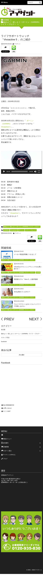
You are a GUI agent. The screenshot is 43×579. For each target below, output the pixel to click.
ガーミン (21, 230)
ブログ (5, 459)
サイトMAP (6, 411)
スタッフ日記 (5, 337)
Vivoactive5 (14, 230)
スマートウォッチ (31, 230)
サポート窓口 (7, 451)
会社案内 (5, 443)
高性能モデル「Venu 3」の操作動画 (26, 279)
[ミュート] (35, 171)
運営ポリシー (7, 439)
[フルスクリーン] (39, 171)
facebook (4, 341)
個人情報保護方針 (8, 405)
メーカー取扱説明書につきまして (25, 254)
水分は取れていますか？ (22, 292)
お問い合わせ (7, 408)
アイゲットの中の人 (9, 455)
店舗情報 (6, 447)
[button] (21, 162)
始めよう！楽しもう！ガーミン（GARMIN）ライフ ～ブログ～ (22, 226)
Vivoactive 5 (5, 127)
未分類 (38, 272)
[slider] (20, 171)
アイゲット (17, 44)
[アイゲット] (18, 12)
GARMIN (6, 230)
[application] (21, 162)
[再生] (4, 171)
